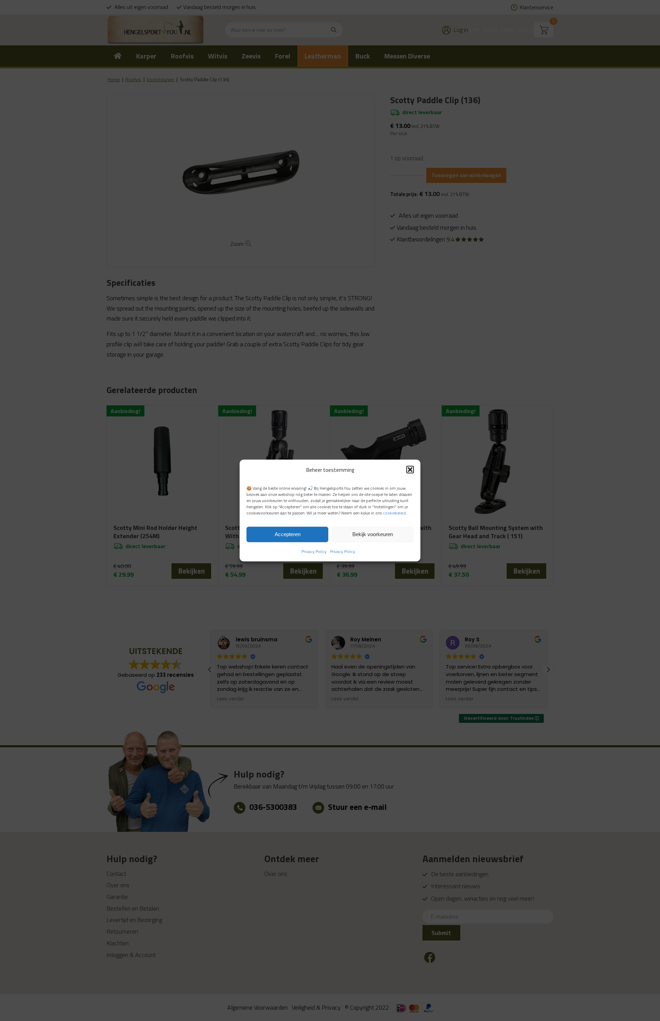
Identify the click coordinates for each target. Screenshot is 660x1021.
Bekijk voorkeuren (372, 534)
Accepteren (287, 534)
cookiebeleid (394, 513)
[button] (410, 469)
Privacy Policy (314, 551)
